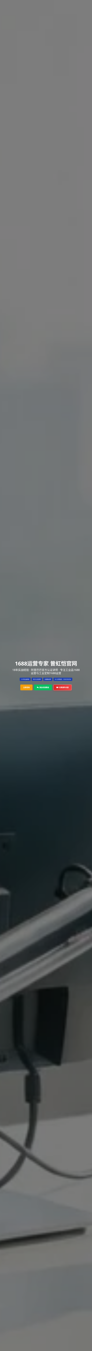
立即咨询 (26, 687)
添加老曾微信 (44, 687)
